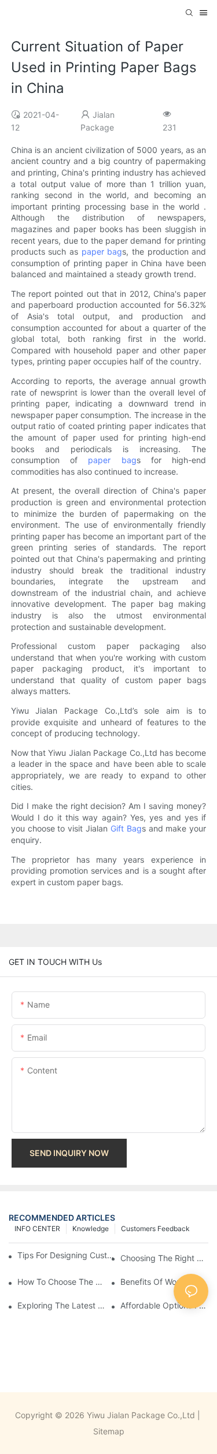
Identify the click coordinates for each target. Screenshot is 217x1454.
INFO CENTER (37, 1228)
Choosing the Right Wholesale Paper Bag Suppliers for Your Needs (164, 1258)
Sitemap (108, 1431)
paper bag (102, 251)
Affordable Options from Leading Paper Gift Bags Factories (164, 1305)
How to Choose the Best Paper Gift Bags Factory (61, 1282)
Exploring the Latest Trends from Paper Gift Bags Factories (61, 1305)
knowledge (90, 1228)
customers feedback (155, 1228)
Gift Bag (126, 828)
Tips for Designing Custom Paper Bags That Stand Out (67, 1255)
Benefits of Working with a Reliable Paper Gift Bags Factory (164, 1282)
